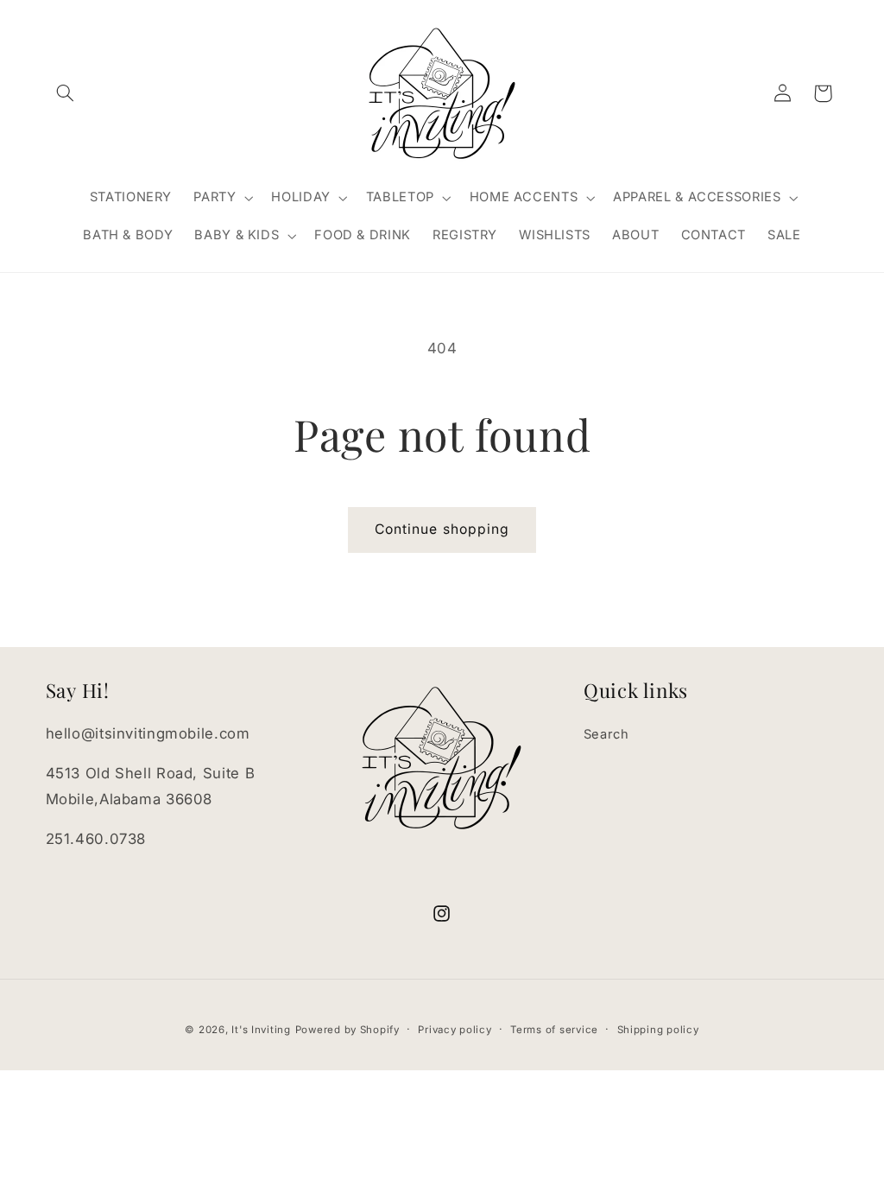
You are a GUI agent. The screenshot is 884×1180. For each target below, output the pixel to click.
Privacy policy (454, 1030)
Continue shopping (442, 529)
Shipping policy (658, 1030)
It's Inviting (261, 1030)
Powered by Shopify (347, 1030)
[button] (65, 93)
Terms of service (554, 1030)
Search (606, 734)
